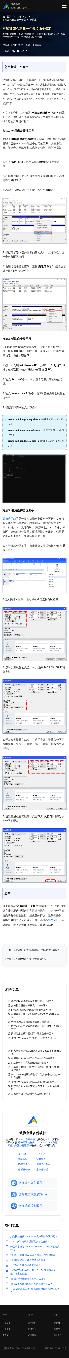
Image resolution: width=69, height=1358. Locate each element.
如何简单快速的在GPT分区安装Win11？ (31, 1283)
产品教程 (32, 1335)
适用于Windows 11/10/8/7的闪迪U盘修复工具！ (36, 1082)
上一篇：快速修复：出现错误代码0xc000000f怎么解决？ (32, 950)
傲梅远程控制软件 (31, 1206)
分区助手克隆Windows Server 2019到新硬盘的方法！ (34, 1248)
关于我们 (32, 1323)
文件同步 (41, 1153)
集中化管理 (42, 1169)
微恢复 (6, 1335)
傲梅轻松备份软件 (31, 1183)
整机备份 (22, 1159)
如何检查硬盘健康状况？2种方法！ (29, 1005)
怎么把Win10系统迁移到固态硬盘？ (29, 1062)
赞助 (58, 1323)
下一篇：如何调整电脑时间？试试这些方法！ (26, 958)
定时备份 (41, 1159)
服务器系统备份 (26, 1142)
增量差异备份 (43, 1164)
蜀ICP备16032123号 (55, 1348)
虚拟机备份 (24, 1169)
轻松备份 (7, 1329)
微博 (58, 1329)
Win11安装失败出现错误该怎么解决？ (30, 1241)
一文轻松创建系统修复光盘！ (25, 1265)
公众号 (59, 1335)
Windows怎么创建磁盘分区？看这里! (30, 1021)
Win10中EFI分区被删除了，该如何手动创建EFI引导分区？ (35, 1076)
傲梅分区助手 (11, 518)
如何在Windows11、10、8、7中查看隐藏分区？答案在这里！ (33, 1272)
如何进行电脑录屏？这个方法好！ (28, 1278)
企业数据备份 (28, 1139)
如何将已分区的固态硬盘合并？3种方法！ (33, 1058)
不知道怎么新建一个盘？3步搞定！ (21, 19)
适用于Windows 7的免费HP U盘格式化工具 (33, 1038)
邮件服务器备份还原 (18, 1145)
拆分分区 (53, 920)
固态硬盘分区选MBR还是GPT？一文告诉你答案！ (35, 1088)
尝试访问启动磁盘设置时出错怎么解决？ (32, 1001)
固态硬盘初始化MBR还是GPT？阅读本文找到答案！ (36, 1052)
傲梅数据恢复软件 (31, 1194)
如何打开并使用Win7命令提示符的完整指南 (33, 1255)
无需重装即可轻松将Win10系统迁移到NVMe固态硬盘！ (35, 1068)
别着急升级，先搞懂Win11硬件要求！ (31, 1093)
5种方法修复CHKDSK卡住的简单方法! (31, 1009)
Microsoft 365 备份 (47, 1142)
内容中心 (21, 16)
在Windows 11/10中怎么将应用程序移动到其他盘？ (34, 1290)
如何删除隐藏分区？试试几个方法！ (29, 1260)
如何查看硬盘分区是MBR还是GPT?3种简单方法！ (35, 1016)
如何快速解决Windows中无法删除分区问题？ (33, 1236)
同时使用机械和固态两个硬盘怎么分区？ (32, 1033)
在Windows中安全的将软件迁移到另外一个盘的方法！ (36, 1027)
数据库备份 (24, 1164)
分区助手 (7, 1323)
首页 (9, 16)
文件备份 (22, 1153)
